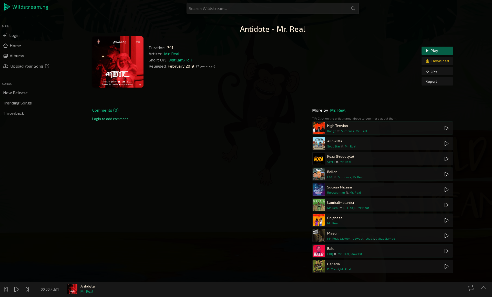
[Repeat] (471, 288)
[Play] (17, 289)
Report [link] (431, 81)
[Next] (27, 289)
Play (434, 50)
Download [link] (440, 61)
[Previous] (6, 289)
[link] (110, 118)
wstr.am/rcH (180, 59)
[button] (26, 7)
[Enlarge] (484, 288)
